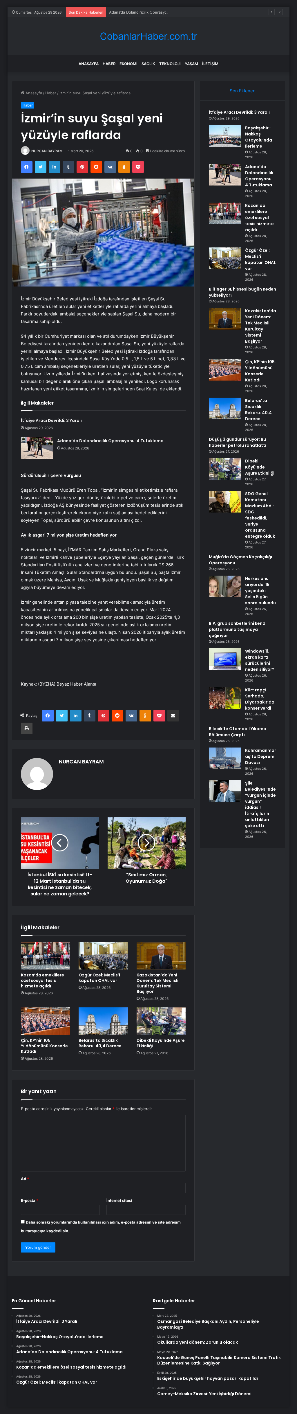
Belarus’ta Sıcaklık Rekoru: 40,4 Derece (100, 1043)
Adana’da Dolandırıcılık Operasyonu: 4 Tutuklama (152, 12)
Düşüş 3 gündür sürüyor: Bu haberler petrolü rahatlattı (237, 442)
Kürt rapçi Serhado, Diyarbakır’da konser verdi (259, 699)
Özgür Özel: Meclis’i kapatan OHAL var (99, 977)
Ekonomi (128, 63)
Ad (25, 1178)
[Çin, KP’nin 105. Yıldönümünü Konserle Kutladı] (45, 1021)
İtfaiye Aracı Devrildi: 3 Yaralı (51, 420)
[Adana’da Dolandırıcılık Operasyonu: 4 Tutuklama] (37, 448)
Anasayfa (89, 63)
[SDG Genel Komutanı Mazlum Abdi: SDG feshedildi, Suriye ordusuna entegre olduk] (225, 502)
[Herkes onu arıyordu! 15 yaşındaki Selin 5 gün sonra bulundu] (225, 586)
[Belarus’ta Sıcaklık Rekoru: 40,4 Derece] (103, 1021)
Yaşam (191, 63)
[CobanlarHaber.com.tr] (148, 36)
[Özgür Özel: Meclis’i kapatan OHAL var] (103, 955)
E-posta (29, 1200)
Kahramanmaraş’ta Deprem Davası (260, 756)
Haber (109, 63)
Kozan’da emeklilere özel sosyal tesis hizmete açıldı (42, 980)
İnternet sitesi (119, 1200)
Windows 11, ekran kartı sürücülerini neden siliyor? (259, 660)
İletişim (210, 63)
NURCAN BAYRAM (47, 151)
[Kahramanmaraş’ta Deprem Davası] (225, 758)
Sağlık (148, 63)
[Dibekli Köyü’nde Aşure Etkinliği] (161, 1021)
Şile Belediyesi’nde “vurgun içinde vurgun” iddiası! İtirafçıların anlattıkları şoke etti (260, 804)
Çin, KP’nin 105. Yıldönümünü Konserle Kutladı (44, 1045)
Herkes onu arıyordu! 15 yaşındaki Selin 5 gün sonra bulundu (260, 591)
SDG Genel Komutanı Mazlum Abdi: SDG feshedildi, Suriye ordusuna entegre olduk (260, 515)
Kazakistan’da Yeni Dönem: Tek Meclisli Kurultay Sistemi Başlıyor (157, 983)
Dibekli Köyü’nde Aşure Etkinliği (161, 1043)
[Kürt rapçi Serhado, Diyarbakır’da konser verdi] (225, 698)
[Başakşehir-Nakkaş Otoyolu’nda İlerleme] (225, 136)
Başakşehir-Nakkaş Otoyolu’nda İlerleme (258, 137)
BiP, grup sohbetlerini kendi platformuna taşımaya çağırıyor (238, 629)
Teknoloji (170, 63)
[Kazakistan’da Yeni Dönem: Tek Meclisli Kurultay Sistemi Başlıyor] (161, 955)
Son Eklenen (243, 90)
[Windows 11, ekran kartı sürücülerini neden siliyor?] (225, 659)
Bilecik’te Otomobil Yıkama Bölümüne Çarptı (237, 732)
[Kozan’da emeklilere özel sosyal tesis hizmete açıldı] (45, 955)
